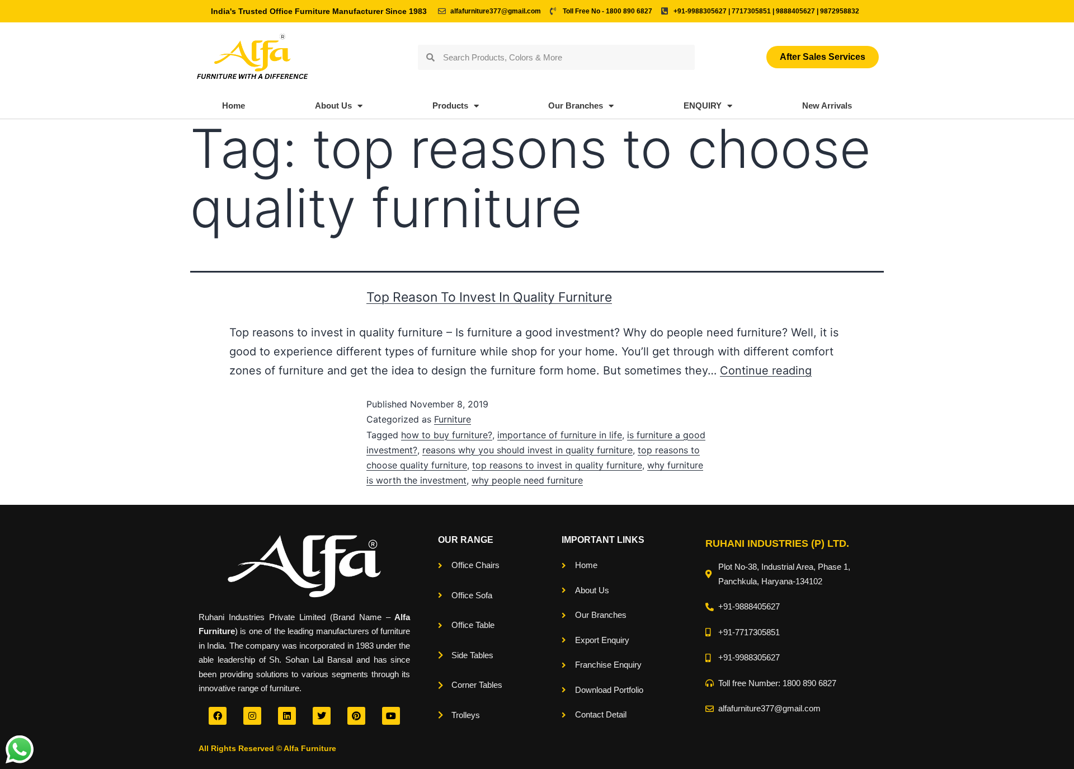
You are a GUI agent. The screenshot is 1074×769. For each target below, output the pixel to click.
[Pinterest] (356, 716)
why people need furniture (527, 480)
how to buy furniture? (446, 434)
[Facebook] (218, 716)
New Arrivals (827, 105)
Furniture (452, 419)
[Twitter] (322, 716)
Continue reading (766, 370)
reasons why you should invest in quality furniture (527, 450)
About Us (333, 105)
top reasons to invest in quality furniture (557, 465)
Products (450, 105)
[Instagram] (252, 716)
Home (233, 105)
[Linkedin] (287, 716)
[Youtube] (391, 716)
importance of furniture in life (559, 434)
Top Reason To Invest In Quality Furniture (489, 297)
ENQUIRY (703, 105)
